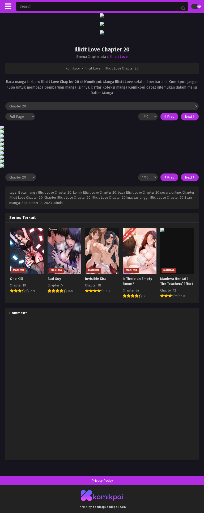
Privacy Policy (102, 480)
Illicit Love (119, 57)
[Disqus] (102, 388)
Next (189, 117)
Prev (170, 117)
